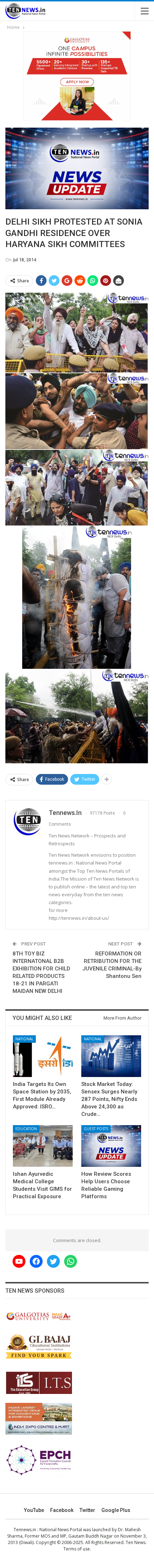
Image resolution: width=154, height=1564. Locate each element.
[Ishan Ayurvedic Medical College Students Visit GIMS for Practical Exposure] (43, 1146)
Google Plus (115, 1510)
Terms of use (76, 1549)
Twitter (87, 1510)
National (24, 1038)
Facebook (61, 1510)
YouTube (34, 1510)
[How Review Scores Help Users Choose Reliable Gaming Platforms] (111, 1146)
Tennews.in (25, 1530)
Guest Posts (96, 1128)
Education (26, 1128)
